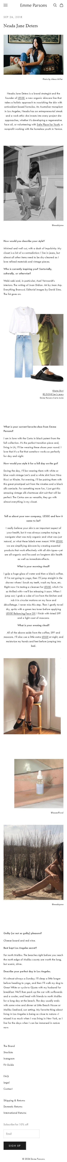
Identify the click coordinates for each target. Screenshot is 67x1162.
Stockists (8, 1052)
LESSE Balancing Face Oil (20, 613)
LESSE (21, 98)
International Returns (15, 1112)
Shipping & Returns (14, 1100)
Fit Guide (9, 1064)
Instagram (9, 1058)
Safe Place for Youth (48, 124)
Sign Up (15, 1145)
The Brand (9, 1046)
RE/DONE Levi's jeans (53, 394)
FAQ (6, 1076)
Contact (8, 1088)
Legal (6, 1082)
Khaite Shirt (58, 390)
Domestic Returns (13, 1106)
